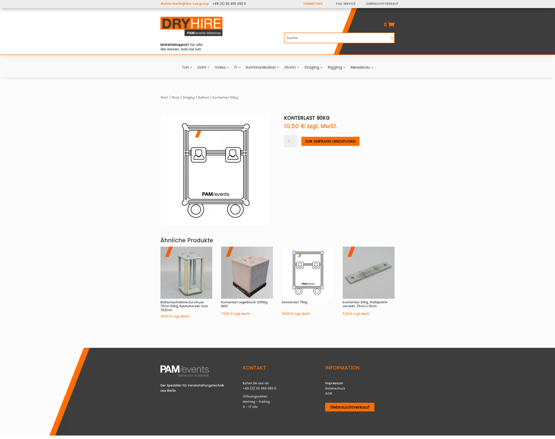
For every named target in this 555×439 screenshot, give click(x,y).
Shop (175, 97)
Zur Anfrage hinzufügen (330, 141)
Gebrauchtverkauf (350, 407)
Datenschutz (335, 388)
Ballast (203, 97)
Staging (189, 97)
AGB (328, 393)
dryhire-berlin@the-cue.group (184, 4)
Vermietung (313, 4)
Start (164, 97)
